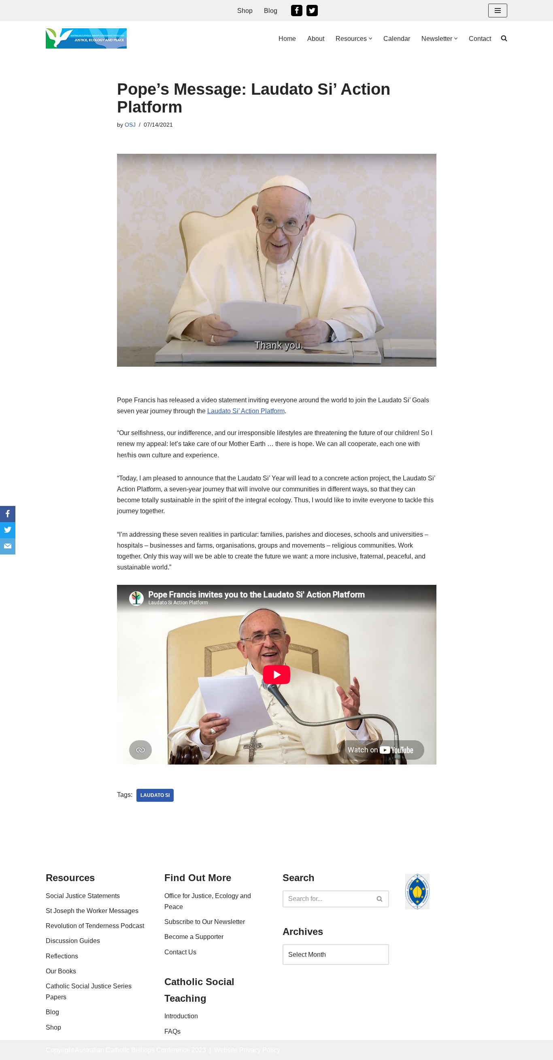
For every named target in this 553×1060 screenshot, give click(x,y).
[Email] (7, 546)
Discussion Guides (73, 940)
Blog (270, 10)
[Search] (380, 898)
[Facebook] (296, 10)
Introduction (181, 1016)
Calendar (396, 38)
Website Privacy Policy (247, 1050)
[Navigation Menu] (497, 10)
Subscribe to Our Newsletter (204, 921)
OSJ (130, 124)
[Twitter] (312, 10)
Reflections (62, 956)
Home (287, 38)
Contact (480, 38)
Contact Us (180, 952)
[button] (370, 38)
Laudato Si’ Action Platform (246, 411)
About (315, 38)
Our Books (61, 971)
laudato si (155, 795)
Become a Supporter (193, 936)
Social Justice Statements (83, 895)
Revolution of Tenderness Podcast (95, 925)
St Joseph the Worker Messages (92, 910)
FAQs (172, 1031)
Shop (245, 10)
